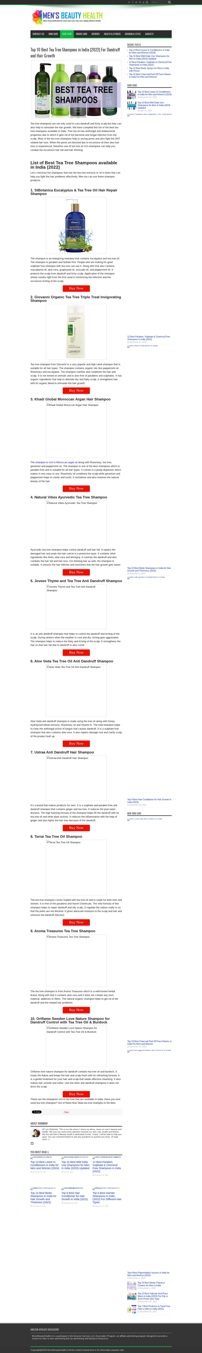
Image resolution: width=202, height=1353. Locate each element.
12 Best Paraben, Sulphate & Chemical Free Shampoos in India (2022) (107, 1167)
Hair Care (67, 34)
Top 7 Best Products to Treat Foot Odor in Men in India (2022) (154, 1307)
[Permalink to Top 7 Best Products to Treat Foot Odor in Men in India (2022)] (131, 1313)
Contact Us (38, 34)
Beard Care (81, 34)
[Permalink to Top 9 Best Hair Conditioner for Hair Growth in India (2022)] (76, 1187)
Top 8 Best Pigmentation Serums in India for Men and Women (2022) (148, 1274)
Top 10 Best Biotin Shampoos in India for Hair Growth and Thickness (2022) (43, 1198)
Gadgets (149, 34)
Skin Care (53, 34)
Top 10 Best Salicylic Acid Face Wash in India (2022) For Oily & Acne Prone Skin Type (153, 1296)
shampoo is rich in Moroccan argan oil (56, 462)
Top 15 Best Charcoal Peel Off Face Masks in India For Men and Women (150, 75)
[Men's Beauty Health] (67, 22)
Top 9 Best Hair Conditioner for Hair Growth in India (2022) (75, 1196)
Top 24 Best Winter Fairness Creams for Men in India (151, 1284)
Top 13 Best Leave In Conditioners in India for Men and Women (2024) (44, 1165)
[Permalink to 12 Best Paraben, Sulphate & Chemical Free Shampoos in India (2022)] (107, 1156)
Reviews (96, 34)
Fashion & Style (133, 34)
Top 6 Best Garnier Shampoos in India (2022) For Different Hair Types (107, 1198)
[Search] (169, 2)
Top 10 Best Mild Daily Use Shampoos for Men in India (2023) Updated (75, 1165)
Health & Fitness (112, 34)
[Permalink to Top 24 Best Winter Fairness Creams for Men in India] (131, 1289)
